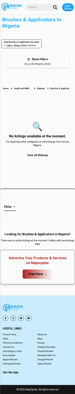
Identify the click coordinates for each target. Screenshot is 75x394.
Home (6, 88)
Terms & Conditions (12, 342)
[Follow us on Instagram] (13, 318)
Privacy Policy (9, 334)
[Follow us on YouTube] (28, 318)
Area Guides (9, 355)
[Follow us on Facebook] (5, 318)
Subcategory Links (12, 351)
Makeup (41, 88)
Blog (40, 338)
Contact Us (8, 347)
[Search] (55, 7)
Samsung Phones (11, 363)
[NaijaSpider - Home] (13, 308)
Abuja (17, 45)
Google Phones (45, 359)
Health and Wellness (23, 88)
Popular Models (45, 351)
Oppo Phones (44, 363)
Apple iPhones (10, 359)
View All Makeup (37, 155)
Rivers (24, 45)
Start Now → (37, 274)
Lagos (9, 45)
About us (42, 334)
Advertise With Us (46, 355)
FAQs (5, 338)
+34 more (32, 45)
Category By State (46, 347)
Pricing (41, 342)
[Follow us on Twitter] (21, 318)
